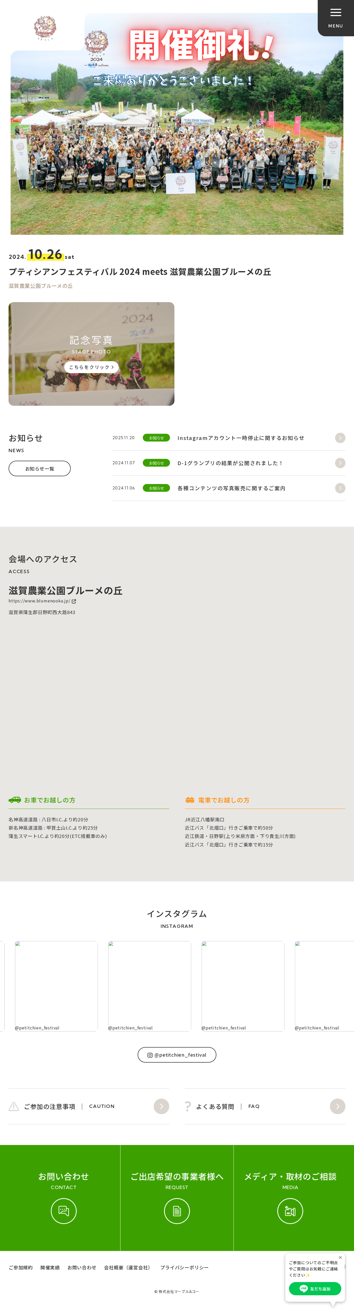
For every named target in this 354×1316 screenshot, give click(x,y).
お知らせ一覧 (39, 468)
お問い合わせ (82, 1267)
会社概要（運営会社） (128, 1267)
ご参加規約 (21, 1267)
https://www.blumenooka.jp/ (39, 600)
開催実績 (50, 1267)
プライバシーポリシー (184, 1267)
